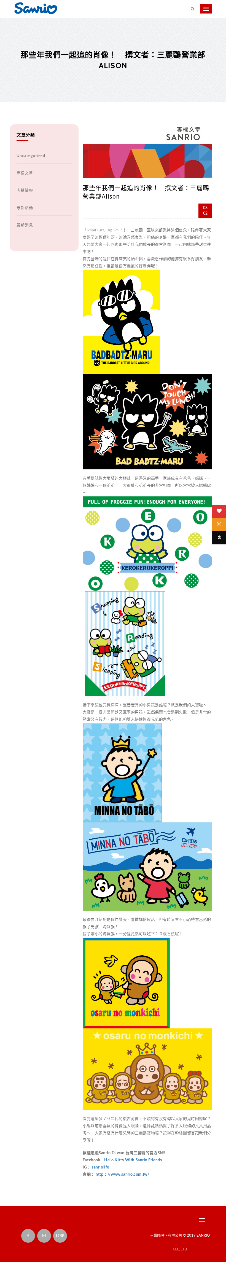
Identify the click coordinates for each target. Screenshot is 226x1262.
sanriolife (100, 1167)
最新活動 (25, 207)
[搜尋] (191, 9)
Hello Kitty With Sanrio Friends (133, 1160)
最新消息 (25, 225)
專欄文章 (25, 172)
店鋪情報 (25, 190)
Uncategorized (31, 155)
